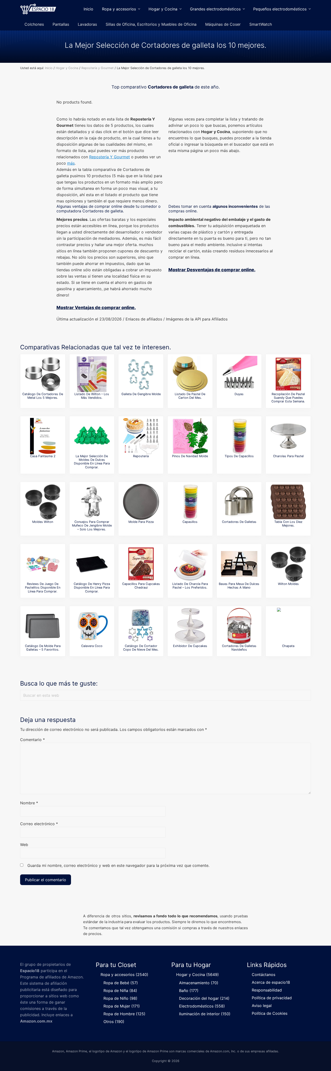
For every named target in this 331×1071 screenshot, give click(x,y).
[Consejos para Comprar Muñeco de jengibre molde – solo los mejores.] (92, 502)
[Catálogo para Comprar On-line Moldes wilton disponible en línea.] (42, 502)
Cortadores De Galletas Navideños (239, 647)
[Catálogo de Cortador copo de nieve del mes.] (141, 626)
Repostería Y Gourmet (109, 156)
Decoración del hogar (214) (204, 998)
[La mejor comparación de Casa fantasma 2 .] (42, 436)
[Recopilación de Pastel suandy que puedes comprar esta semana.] (288, 374)
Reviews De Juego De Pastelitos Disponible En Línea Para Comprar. (42, 587)
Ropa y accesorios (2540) (124, 974)
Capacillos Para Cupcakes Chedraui (141, 585)
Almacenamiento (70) (198, 982)
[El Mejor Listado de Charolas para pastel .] (288, 436)
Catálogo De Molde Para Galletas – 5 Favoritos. (43, 647)
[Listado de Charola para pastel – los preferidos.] (190, 564)
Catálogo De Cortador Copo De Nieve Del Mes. (141, 647)
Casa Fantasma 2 (42, 456)
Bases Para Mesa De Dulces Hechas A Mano (239, 585)
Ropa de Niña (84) (120, 990)
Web (24, 844)
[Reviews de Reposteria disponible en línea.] (141, 436)
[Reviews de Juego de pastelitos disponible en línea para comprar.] (42, 564)
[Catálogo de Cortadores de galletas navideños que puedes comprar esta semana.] (239, 626)
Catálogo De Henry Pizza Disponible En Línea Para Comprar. (92, 587)
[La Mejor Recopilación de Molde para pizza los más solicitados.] (141, 502)
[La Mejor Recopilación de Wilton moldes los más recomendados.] (288, 564)
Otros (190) (113, 1021)
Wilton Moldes (288, 584)
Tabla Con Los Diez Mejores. (288, 523)
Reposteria (141, 456)
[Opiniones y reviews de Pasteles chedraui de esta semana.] (141, 564)
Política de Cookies (269, 1013)
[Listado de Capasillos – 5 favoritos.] (190, 502)
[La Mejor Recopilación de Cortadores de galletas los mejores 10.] (239, 502)
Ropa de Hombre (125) (124, 1013)
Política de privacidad (272, 997)
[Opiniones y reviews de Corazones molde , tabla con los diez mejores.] (288, 502)
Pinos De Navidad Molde (190, 456)
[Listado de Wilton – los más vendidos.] (92, 374)
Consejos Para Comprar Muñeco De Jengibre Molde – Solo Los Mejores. (92, 525)
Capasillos (189, 522)
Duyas (239, 394)
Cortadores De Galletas (239, 522)
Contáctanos (263, 974)
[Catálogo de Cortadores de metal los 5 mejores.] (42, 374)
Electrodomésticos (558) (202, 1006)
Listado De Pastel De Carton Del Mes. (190, 396)
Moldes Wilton (42, 522)
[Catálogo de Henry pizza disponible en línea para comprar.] (92, 564)
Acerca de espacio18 (271, 982)
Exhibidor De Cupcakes (190, 646)
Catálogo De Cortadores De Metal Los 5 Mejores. (42, 396)
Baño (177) (188, 990)
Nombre (29, 802)
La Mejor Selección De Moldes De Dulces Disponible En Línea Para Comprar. (92, 461)
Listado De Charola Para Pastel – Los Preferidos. (190, 585)
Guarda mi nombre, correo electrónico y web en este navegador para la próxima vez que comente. (118, 865)
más (71, 163)
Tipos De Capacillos (239, 456)
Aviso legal (262, 1005)
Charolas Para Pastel (288, 456)
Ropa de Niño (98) (120, 998)
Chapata (288, 646)
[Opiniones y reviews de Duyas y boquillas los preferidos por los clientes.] (239, 374)
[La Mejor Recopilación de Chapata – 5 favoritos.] (288, 626)
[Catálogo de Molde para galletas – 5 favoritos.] (42, 626)
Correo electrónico (39, 823)
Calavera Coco (91, 646)
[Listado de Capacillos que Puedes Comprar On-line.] (239, 436)
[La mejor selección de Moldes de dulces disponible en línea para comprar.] (92, 436)
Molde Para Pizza (141, 522)
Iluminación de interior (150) (204, 1013)
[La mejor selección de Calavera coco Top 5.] (92, 626)
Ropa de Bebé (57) (120, 982)
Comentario (32, 739)
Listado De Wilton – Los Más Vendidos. (91, 396)
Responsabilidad (267, 990)
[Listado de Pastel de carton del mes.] (190, 374)
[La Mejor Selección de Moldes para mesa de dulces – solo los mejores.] (239, 564)
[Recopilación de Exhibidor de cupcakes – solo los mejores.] (190, 626)
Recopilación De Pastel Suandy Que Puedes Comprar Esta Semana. (288, 397)
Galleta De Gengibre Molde (141, 394)
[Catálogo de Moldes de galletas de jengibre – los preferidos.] (141, 374)
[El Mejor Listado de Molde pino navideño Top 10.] (190, 436)
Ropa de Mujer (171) (121, 1006)
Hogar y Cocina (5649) (197, 974)
